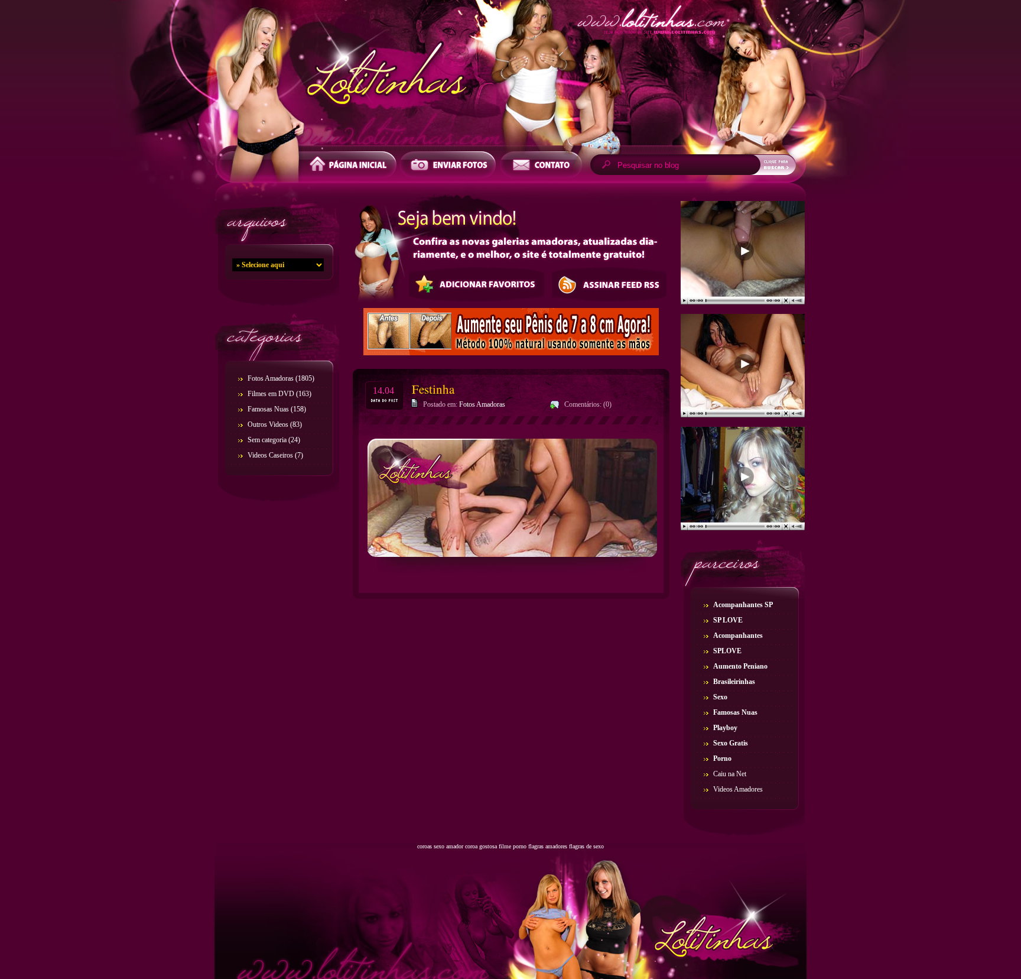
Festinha (433, 389)
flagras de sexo (586, 846)
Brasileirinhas (734, 681)
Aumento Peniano (740, 666)
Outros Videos (268, 424)
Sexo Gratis (730, 743)
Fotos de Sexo (510, 75)
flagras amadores (547, 846)
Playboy (725, 728)
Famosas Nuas (268, 409)
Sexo (720, 697)
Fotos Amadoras (271, 378)
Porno (722, 758)
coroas (424, 846)
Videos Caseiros (270, 455)
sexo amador (448, 846)
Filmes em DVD (271, 394)
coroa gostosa (481, 846)
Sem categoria (267, 440)
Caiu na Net (729, 774)
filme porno (512, 846)
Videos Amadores (738, 789)
